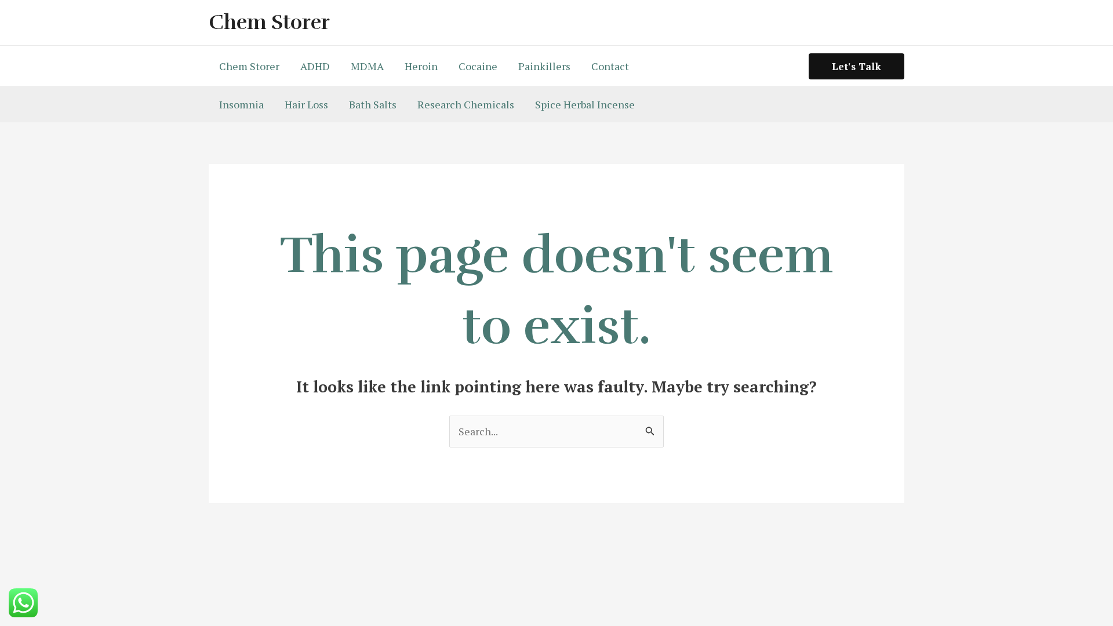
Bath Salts (373, 104)
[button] (856, 66)
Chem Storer (269, 22)
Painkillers (544, 66)
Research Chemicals (465, 104)
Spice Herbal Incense (585, 104)
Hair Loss (306, 104)
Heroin (421, 66)
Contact (610, 66)
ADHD (315, 66)
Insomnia (241, 104)
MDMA (367, 66)
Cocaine (478, 66)
